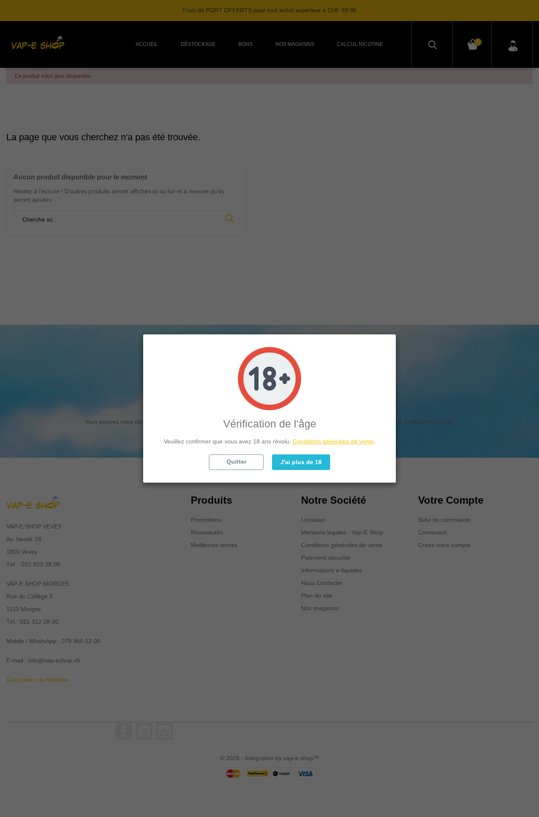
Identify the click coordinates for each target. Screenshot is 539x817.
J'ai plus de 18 (301, 462)
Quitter (236, 461)
